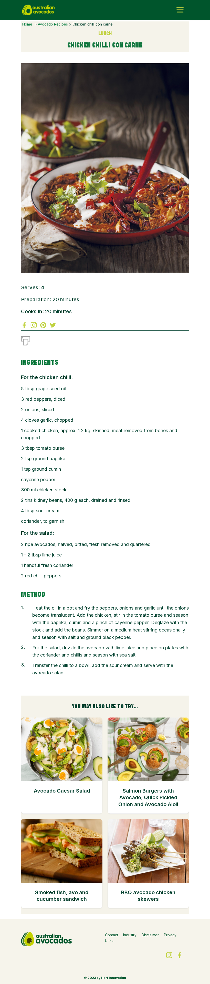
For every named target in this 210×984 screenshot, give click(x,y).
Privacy (170, 935)
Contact (111, 935)
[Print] (25, 340)
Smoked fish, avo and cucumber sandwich (61, 895)
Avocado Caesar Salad (62, 791)
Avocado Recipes (53, 24)
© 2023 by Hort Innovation (105, 978)
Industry (129, 935)
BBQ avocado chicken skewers (148, 895)
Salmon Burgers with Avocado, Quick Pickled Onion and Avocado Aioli (148, 797)
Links (109, 940)
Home (27, 24)
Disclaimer (150, 935)
